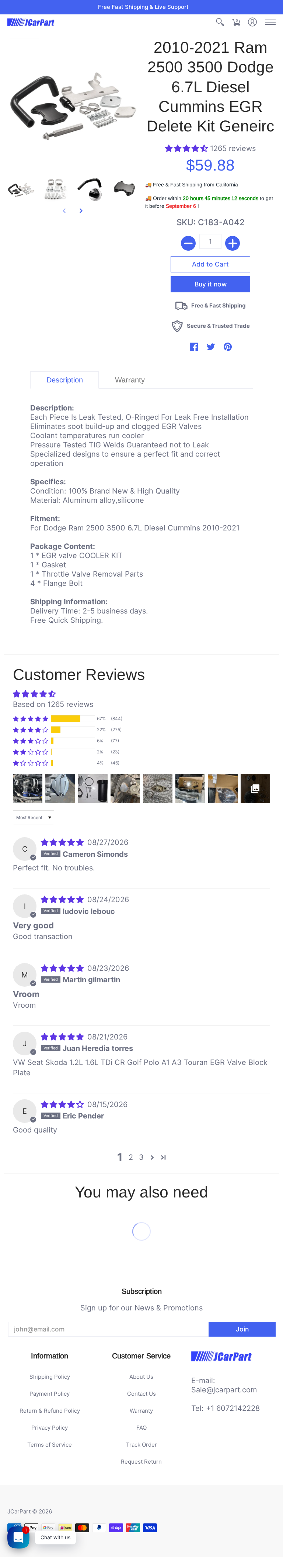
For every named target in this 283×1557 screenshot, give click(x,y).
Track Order (141, 1444)
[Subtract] (188, 243)
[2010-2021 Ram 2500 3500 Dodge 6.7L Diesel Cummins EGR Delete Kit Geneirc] (21, 189)
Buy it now (211, 284)
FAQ (141, 1427)
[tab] (64, 380)
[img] (63, 842)
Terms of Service (49, 1444)
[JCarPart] (31, 22)
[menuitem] (220, 22)
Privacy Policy (49, 1427)
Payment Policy (49, 1393)
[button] (220, 22)
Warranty (141, 1410)
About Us (141, 1376)
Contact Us (141, 1393)
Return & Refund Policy (50, 1410)
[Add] (232, 243)
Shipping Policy (49, 1376)
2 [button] (131, 1157)
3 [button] (141, 1157)
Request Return (141, 1461)
